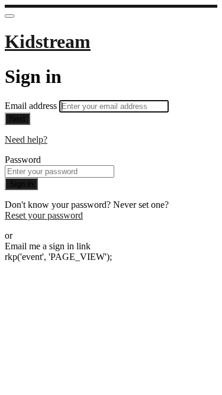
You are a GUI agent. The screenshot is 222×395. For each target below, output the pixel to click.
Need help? (26, 139)
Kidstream (48, 41)
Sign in (21, 183)
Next (17, 118)
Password (23, 160)
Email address (32, 106)
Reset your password (44, 215)
